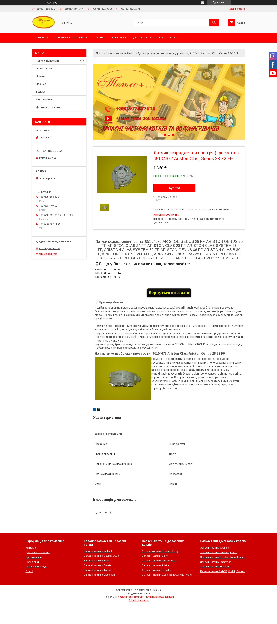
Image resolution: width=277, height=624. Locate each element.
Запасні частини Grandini (215, 547)
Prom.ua (156, 590)
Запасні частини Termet (97, 570)
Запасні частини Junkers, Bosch (218, 552)
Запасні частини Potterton (157, 570)
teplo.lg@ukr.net (48, 254)
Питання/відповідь (36, 566)
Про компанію (34, 557)
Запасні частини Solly (155, 555)
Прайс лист (32, 561)
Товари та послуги (69, 37)
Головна (42, 37)
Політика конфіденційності (159, 597)
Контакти (119, 37)
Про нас (100, 37)
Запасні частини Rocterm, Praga (160, 551)
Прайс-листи (44, 68)
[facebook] (94, 409)
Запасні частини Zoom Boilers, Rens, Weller (167, 574)
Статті (175, 37)
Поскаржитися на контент (129, 597)
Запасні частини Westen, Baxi (159, 560)
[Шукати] (214, 22)
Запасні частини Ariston (120, 53)
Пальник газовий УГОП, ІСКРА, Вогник (222, 571)
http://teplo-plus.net (49, 248)
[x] (98, 409)
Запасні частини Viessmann (100, 574)
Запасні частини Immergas (215, 561)
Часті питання (44, 99)
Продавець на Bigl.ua (138, 593)
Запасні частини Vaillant (98, 551)
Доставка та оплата (148, 37)
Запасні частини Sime (96, 560)
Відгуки (40, 91)
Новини (40, 76)
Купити (174, 188)
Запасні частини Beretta (97, 565)
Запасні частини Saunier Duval (101, 555)
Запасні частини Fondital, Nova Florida (222, 557)
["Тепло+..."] (43, 27)
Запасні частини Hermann (215, 566)
